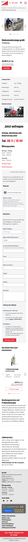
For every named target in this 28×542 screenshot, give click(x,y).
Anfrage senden (10, 340)
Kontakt (15, 535)
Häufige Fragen (6, 163)
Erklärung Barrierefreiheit (9, 528)
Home (6, 533)
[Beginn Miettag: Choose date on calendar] (22, 232)
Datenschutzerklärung (12, 333)
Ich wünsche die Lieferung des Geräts (14, 318)
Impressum (5, 522)
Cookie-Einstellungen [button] (7, 526)
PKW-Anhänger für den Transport (13, 462)
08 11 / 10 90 (15, 141)
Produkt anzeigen (14, 389)
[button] (25, 26)
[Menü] (25, 3)
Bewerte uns (8, 511)
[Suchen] (21, 3)
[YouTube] (11, 501)
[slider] (7, 115)
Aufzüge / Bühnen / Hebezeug (16, 8)
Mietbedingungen (7, 167)
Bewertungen (18, 511)
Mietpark (4, 8)
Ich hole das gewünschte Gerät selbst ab (14, 314)
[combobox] (14, 209)
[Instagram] (7, 501)
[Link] (4, 3)
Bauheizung (17, 533)
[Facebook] (4, 501)
